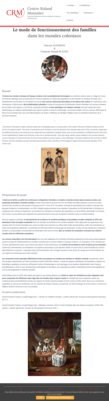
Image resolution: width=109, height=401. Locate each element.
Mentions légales (54, 388)
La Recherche (84, 5)
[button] (75, 5)
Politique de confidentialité (89, 388)
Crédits (20, 388)
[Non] (106, 395)
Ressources (88, 13)
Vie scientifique (72, 13)
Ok (40, 398)
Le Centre (70, 5)
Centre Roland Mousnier (39, 10)
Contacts (70, 20)
